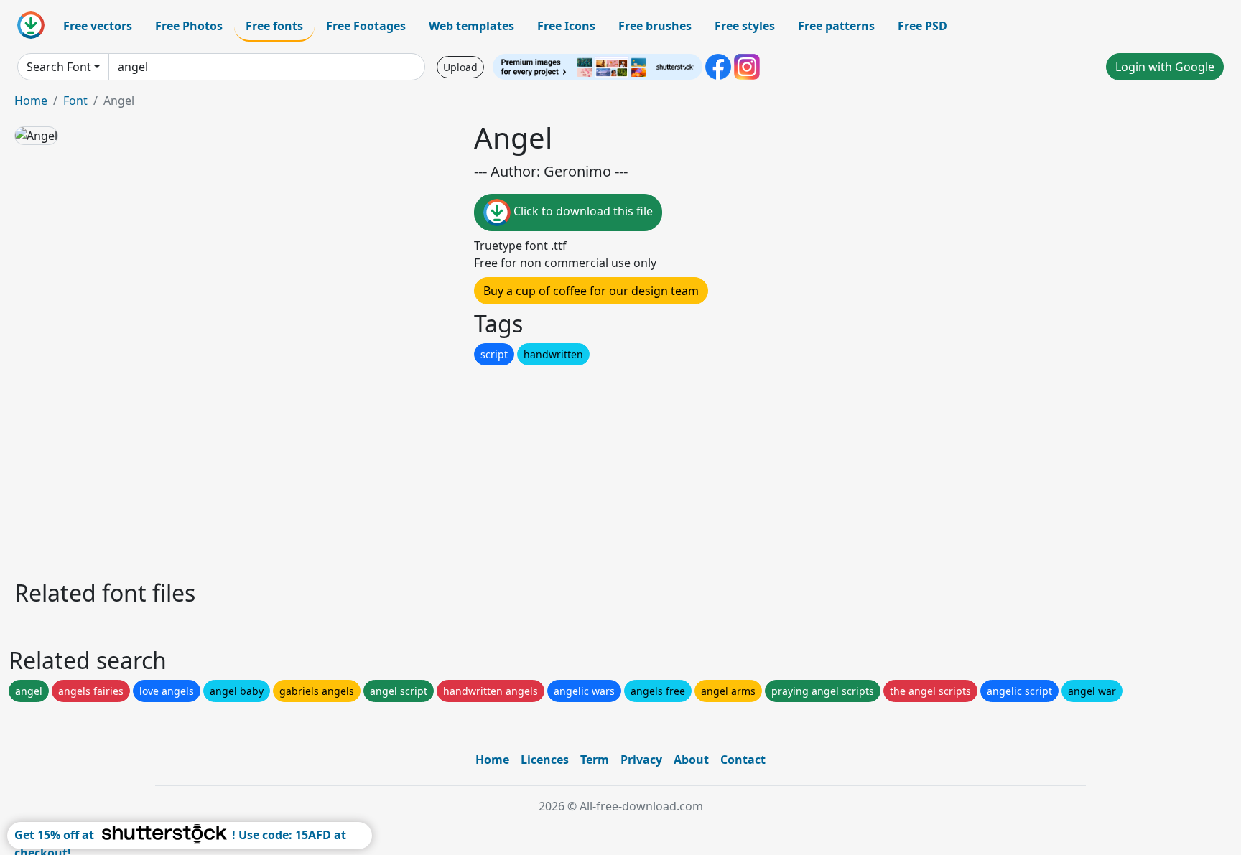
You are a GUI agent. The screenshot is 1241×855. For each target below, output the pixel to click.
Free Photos (189, 26)
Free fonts (274, 26)
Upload (460, 67)
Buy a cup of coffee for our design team (591, 291)
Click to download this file (582, 211)
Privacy (641, 759)
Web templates (471, 26)
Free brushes (655, 26)
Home (30, 100)
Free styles (745, 26)
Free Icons (566, 26)
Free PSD (922, 26)
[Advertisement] (444, 468)
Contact (743, 759)
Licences (545, 759)
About (691, 759)
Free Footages (366, 26)
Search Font (59, 67)
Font (75, 100)
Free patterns (836, 26)
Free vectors (97, 26)
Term (594, 759)
